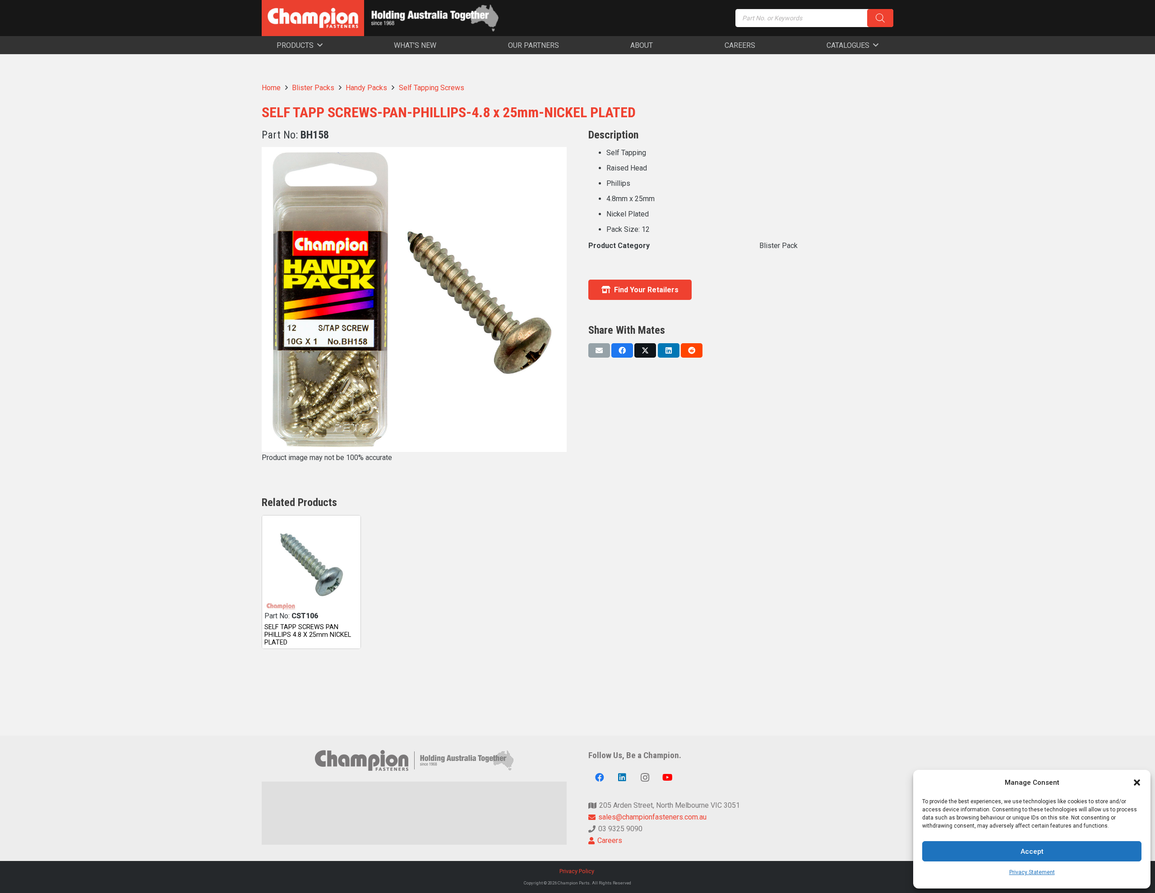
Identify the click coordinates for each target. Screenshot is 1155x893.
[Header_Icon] (313, 18)
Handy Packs (366, 87)
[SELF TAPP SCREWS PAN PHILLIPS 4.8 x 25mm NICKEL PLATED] (311, 565)
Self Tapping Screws (431, 87)
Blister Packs (313, 87)
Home (271, 87)
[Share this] (622, 350)
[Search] (880, 18)
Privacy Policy (577, 871)
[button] (1136, 782)
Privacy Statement (1032, 872)
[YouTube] (667, 777)
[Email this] (599, 350)
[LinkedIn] (622, 777)
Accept (1032, 851)
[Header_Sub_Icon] (435, 18)
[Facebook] (599, 777)
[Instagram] (644, 777)
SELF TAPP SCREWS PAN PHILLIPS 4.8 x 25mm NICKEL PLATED (307, 635)
